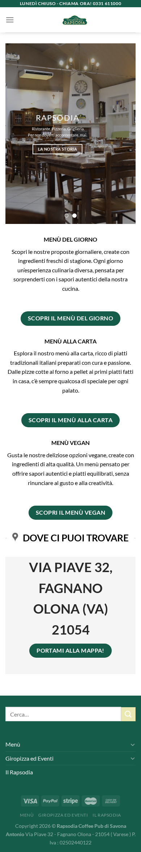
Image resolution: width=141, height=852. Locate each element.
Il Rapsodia (19, 772)
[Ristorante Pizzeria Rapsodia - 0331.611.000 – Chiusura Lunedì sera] (75, 20)
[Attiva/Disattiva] (133, 744)
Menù (12, 744)
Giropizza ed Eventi (29, 758)
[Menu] (9, 20)
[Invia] (128, 714)
